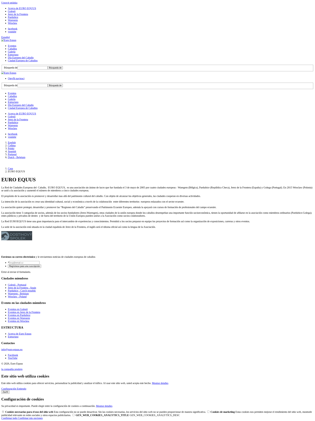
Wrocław (12, 23)
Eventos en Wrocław (18, 321)
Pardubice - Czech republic (22, 290)
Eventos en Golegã (18, 309)
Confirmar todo (9, 418)
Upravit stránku (9, 2)
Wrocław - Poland (17, 296)
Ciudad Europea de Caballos (23, 60)
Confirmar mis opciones (30, 418)
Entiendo (21, 388)
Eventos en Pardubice (19, 315)
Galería (11, 51)
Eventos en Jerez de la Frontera (24, 312)
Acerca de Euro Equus (19, 333)
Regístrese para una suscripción (24, 266)
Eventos (12, 45)
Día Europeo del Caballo (21, 57)
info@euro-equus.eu (11, 349)
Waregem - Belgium (18, 293)
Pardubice (13, 17)
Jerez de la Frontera (18, 14)
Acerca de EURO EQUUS (22, 8)
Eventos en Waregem (19, 318)
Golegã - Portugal (17, 284)
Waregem (13, 20)
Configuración (9, 388)
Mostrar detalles (160, 383)
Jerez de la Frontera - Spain (22, 287)
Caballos (12, 48)
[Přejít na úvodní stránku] (8, 40)
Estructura (13, 54)
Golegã (11, 11)
